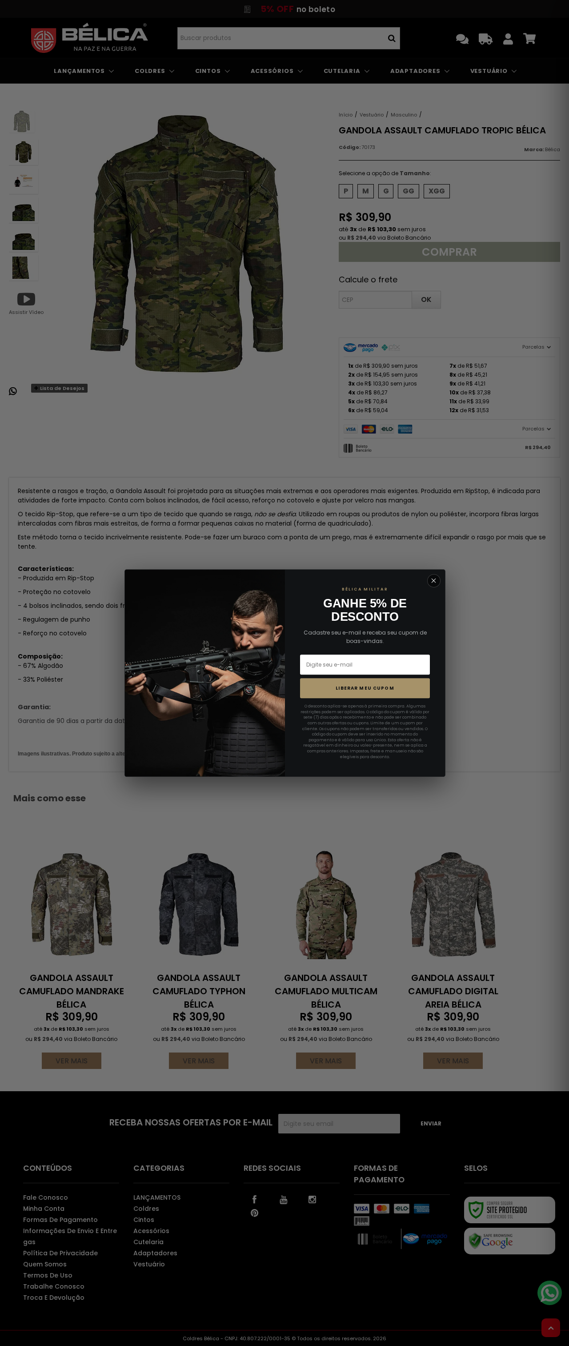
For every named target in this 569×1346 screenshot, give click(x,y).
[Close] (434, 580)
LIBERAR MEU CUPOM (365, 688)
